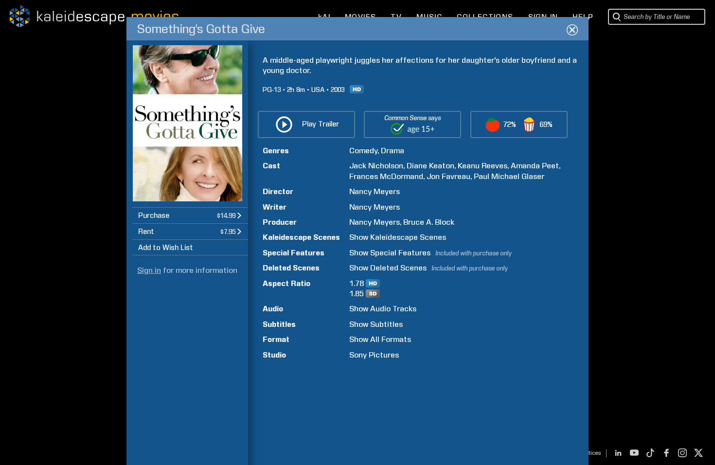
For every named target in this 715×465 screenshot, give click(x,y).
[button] (190, 215)
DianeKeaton (430, 165)
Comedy (363, 150)
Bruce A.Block (428, 222)
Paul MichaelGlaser (509, 176)
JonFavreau (448, 176)
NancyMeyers (374, 191)
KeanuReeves (482, 165)
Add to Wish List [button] (165, 247)
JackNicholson (376, 165)
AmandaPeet (535, 165)
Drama (392, 150)
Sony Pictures (374, 354)
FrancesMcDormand (386, 176)
